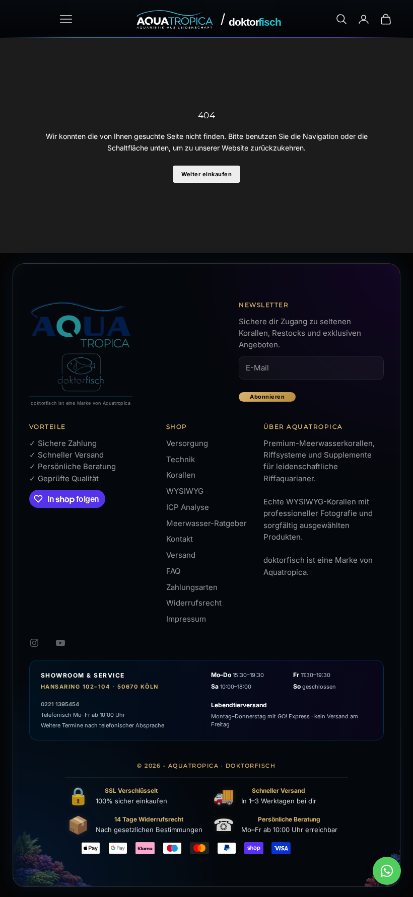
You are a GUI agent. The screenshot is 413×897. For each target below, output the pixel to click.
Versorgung (187, 443)
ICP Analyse (187, 507)
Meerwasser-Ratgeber (206, 523)
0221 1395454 (60, 704)
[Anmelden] (364, 19)
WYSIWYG (184, 491)
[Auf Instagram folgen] (34, 643)
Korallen (180, 475)
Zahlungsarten (192, 587)
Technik (180, 459)
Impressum (186, 619)
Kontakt (179, 539)
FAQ (173, 571)
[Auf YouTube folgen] (60, 643)
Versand (180, 555)
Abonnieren (267, 396)
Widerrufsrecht (194, 603)
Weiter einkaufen (206, 174)
